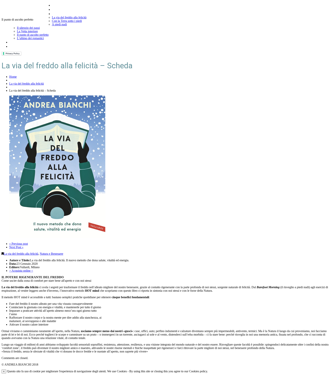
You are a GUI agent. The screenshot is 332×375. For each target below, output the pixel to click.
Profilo (57, 9)
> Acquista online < (21, 270)
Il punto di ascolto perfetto (33, 34)
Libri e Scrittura (63, 14)
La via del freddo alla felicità (69, 17)
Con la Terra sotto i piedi (67, 21)
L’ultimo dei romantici (30, 38)
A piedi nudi (59, 24)
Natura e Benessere (51, 253)
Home (56, 5)
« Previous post (18, 243)
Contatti (15, 46)
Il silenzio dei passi (28, 27)
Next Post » (16, 247)
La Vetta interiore (27, 31)
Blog (12, 42)
